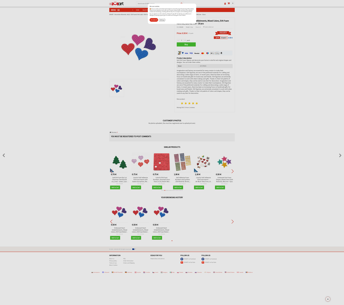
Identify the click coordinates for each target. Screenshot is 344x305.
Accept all (154, 20)
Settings (162, 20)
